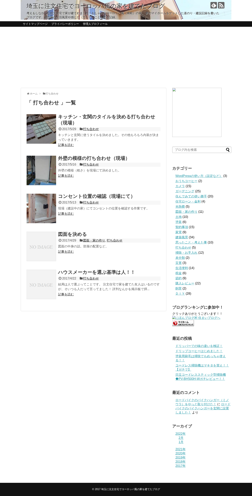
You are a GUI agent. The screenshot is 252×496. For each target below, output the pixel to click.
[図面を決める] (41, 246)
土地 (178, 216)
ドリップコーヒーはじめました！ (199, 351)
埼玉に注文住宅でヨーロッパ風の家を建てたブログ (96, 6)
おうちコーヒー (186, 181)
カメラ (180, 186)
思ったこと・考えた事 (191, 242)
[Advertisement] (126, 57)
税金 (178, 273)
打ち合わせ (91, 129)
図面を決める (72, 234)
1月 (181, 442)
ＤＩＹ (180, 293)
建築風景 (181, 237)
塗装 (178, 222)
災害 (178, 263)
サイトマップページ (35, 23)
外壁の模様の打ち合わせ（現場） (94, 158)
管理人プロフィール (95, 23)
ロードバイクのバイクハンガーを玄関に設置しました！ (203, 408)
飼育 (178, 288)
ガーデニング (184, 191)
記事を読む (66, 145)
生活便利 (181, 268)
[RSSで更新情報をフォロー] (221, 5)
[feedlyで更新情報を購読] (213, 5)
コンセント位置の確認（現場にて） (96, 196)
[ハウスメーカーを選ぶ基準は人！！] (41, 284)
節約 (178, 278)
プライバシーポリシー (65, 23)
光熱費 (180, 206)
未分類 (180, 257)
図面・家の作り (94, 240)
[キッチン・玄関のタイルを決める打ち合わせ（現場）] (41, 129)
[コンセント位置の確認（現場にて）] (41, 208)
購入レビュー (184, 283)
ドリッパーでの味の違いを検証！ (199, 346)
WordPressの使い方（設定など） (198, 176)
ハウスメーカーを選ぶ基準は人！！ (96, 272)
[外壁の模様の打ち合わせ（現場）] (41, 170)
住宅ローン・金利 (188, 201)
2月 (181, 438)
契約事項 (181, 227)
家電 (178, 232)
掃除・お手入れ (186, 252)
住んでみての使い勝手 (191, 196)
